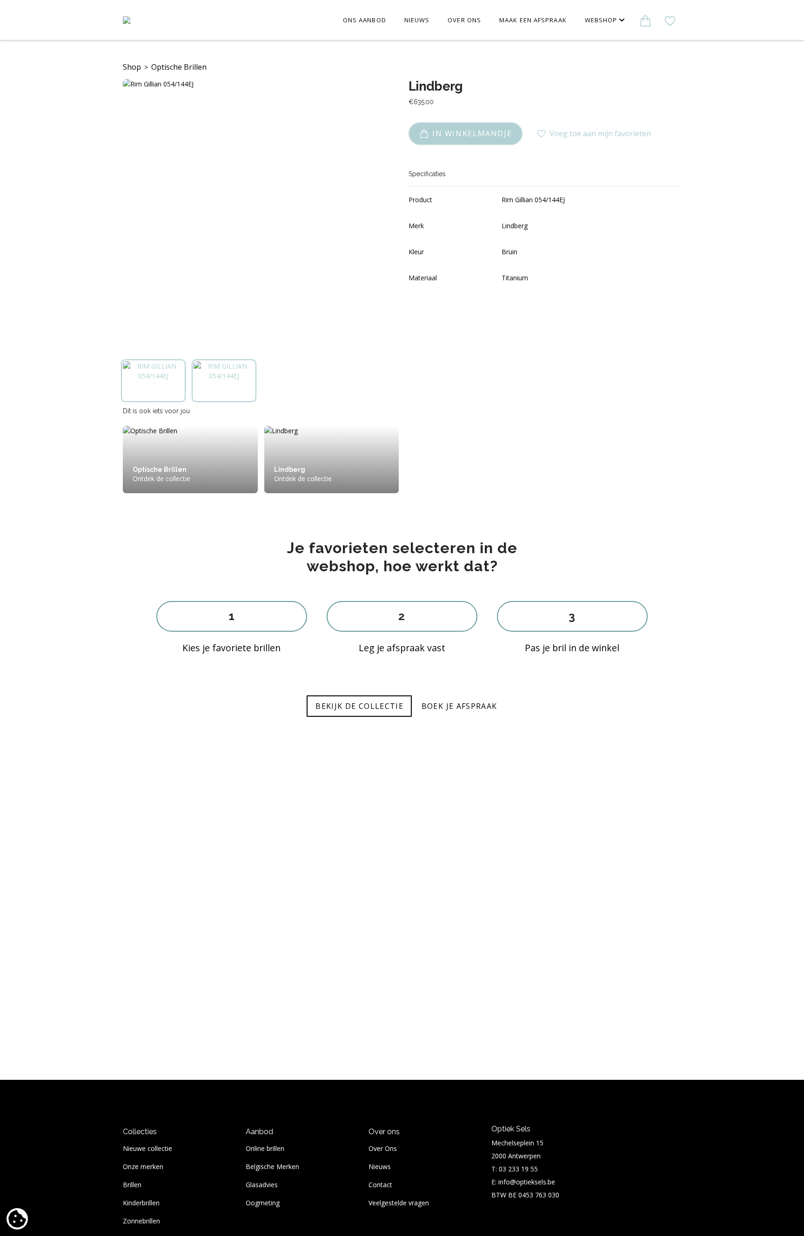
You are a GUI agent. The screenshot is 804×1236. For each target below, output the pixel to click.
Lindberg (436, 86)
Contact (380, 1184)
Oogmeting (263, 1202)
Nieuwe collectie (147, 1148)
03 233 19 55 (518, 1168)
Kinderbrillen (141, 1202)
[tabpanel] (259, 215)
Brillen (132, 1184)
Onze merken (143, 1166)
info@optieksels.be (526, 1181)
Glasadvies (262, 1184)
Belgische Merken (272, 1166)
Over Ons (382, 1148)
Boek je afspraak (459, 706)
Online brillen (265, 1148)
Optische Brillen (179, 67)
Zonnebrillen (141, 1220)
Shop (132, 67)
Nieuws (379, 1166)
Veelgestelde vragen (398, 1202)
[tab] (153, 380)
